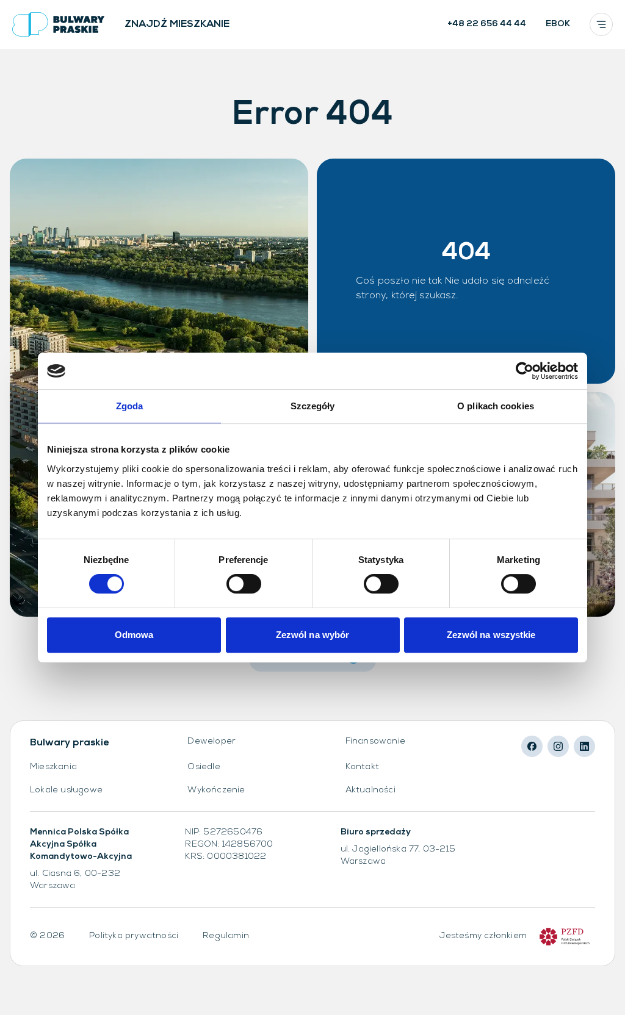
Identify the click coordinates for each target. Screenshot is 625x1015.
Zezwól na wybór (313, 634)
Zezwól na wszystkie (491, 634)
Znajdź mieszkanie (177, 24)
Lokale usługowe (66, 790)
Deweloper (211, 741)
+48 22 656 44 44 (486, 24)
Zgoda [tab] (129, 406)
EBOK (558, 24)
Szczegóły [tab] (313, 406)
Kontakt (362, 767)
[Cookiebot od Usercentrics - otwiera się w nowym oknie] (524, 371)
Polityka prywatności (133, 936)
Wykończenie (216, 790)
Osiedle (203, 767)
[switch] (243, 584)
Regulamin (226, 936)
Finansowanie (375, 741)
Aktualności (370, 790)
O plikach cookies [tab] (495, 406)
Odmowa (134, 634)
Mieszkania (53, 767)
